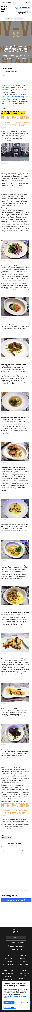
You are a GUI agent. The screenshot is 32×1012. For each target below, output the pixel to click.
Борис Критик (8, 68)
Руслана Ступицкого (18, 96)
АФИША (8, 956)
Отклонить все (10, 1007)
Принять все (9, 1002)
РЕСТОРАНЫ (23, 956)
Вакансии (8, 976)
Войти (28, 2)
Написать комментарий (16, 900)
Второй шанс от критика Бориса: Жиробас (21, 850)
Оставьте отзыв (23, 964)
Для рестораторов (8, 973)
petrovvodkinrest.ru (6, 140)
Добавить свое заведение (7, 980)
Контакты (24, 970)
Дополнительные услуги (24, 974)
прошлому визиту (6, 89)
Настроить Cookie (23, 1002)
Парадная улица (6, 837)
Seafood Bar (16, 85)
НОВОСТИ (23, 959)
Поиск (9, 19)
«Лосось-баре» (6, 99)
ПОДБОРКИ (8, 962)
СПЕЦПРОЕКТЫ (23, 962)
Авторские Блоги (16, 43)
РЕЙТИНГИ (8, 959)
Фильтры (19, 19)
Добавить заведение (17, 946)
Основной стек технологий (23, 979)
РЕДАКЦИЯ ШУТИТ (8, 964)
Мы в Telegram (24, 7)
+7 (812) (16, 949)
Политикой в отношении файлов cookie (14, 997)
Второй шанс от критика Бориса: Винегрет (8, 850)
